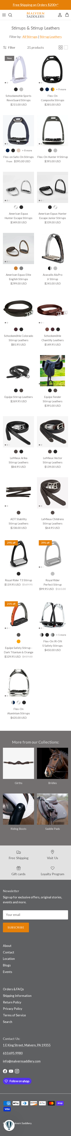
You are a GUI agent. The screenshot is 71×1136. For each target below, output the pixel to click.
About (7, 946)
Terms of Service (14, 1015)
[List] (66, 47)
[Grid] (60, 47)
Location (9, 959)
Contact (8, 952)
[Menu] (4, 15)
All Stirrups (30, 37)
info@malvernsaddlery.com (22, 1061)
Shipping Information (17, 996)
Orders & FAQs (13, 989)
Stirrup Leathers (51, 37)
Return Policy (12, 1002)
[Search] (12, 15)
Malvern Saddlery (21, 1123)
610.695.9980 (13, 1053)
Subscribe (16, 927)
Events (7, 972)
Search (7, 1022)
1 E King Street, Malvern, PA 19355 (27, 1045)
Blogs (7, 965)
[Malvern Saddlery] (35, 15)
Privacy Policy (12, 1009)
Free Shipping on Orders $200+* (35, 5)
